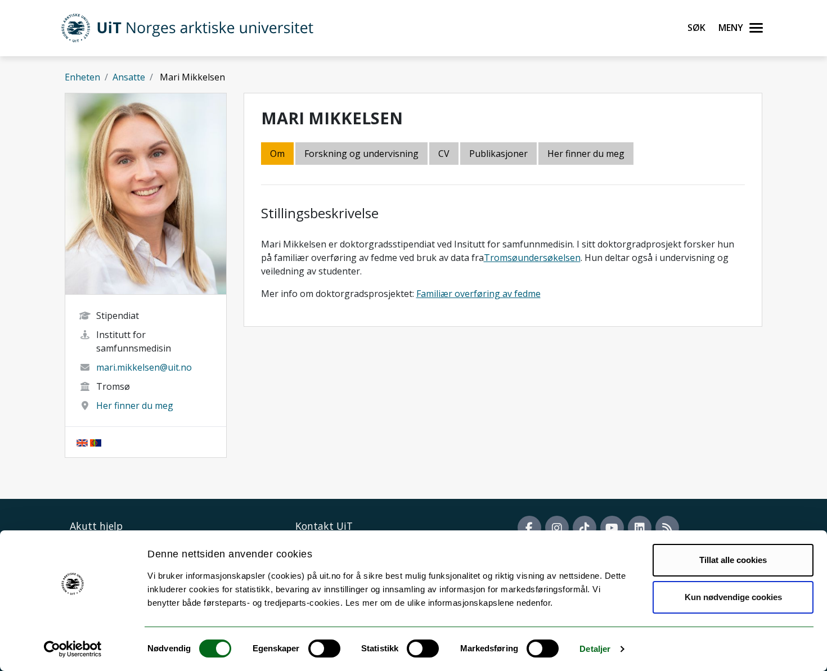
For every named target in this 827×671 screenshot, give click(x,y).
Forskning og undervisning (361, 153)
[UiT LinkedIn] (639, 527)
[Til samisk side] (95, 442)
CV (444, 153)
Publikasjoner (498, 153)
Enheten (82, 77)
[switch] (324, 649)
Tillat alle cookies (733, 560)
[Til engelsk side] (82, 442)
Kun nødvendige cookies (733, 597)
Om (277, 153)
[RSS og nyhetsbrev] (667, 527)
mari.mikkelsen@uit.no (144, 367)
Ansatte (129, 77)
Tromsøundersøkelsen (532, 257)
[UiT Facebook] (529, 527)
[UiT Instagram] (557, 527)
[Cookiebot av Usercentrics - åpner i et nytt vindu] (73, 649)
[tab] (499, 154)
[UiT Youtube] (612, 527)
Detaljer (594, 649)
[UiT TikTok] (584, 527)
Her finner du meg (134, 405)
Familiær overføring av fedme (478, 293)
